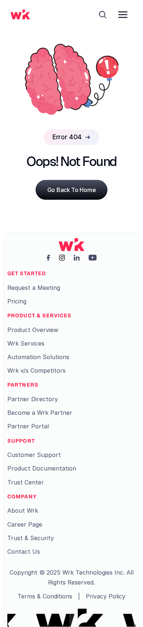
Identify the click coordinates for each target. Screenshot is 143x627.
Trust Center (25, 482)
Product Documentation (41, 468)
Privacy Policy (105, 596)
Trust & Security (30, 538)
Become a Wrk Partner (39, 412)
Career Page (24, 524)
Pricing (16, 301)
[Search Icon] (102, 14)
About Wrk (22, 510)
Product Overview (32, 329)
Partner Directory (32, 399)
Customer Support (34, 454)
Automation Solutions (38, 357)
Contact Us (23, 551)
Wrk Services (25, 343)
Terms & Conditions (45, 596)
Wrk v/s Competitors (36, 370)
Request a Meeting (33, 287)
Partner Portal (28, 426)
